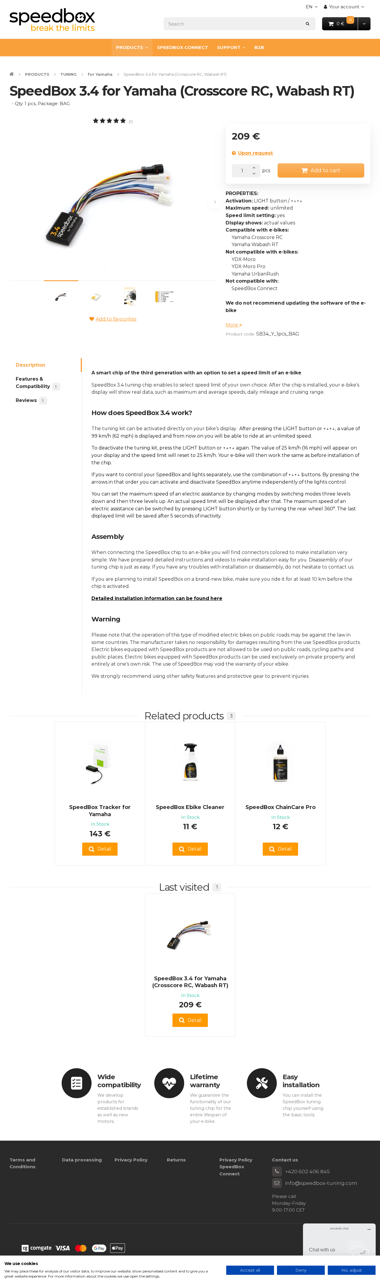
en (313, 8)
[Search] (308, 23)
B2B (259, 47)
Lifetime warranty (205, 1081)
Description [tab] (30, 365)
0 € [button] (347, 23)
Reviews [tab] (30, 400)
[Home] (52, 19)
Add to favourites (116, 319)
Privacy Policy (131, 1160)
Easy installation (301, 1081)
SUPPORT (228, 47)
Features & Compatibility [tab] (36, 382)
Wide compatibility (119, 1081)
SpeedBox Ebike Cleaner (190, 807)
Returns (176, 1160)
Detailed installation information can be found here (156, 598)
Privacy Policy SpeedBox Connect (235, 1167)
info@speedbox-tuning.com (321, 1183)
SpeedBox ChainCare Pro (281, 807)
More (232, 325)
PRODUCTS (129, 47)
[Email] (277, 1183)
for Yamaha (100, 74)
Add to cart (325, 170)
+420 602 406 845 (307, 1171)
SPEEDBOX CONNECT (182, 47)
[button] (364, 23)
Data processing (82, 1160)
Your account (344, 7)
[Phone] (277, 1171)
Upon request (255, 153)
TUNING (68, 74)
